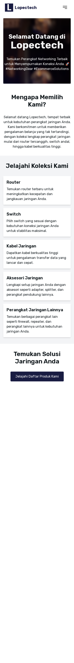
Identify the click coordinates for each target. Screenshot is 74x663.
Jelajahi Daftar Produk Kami (37, 376)
